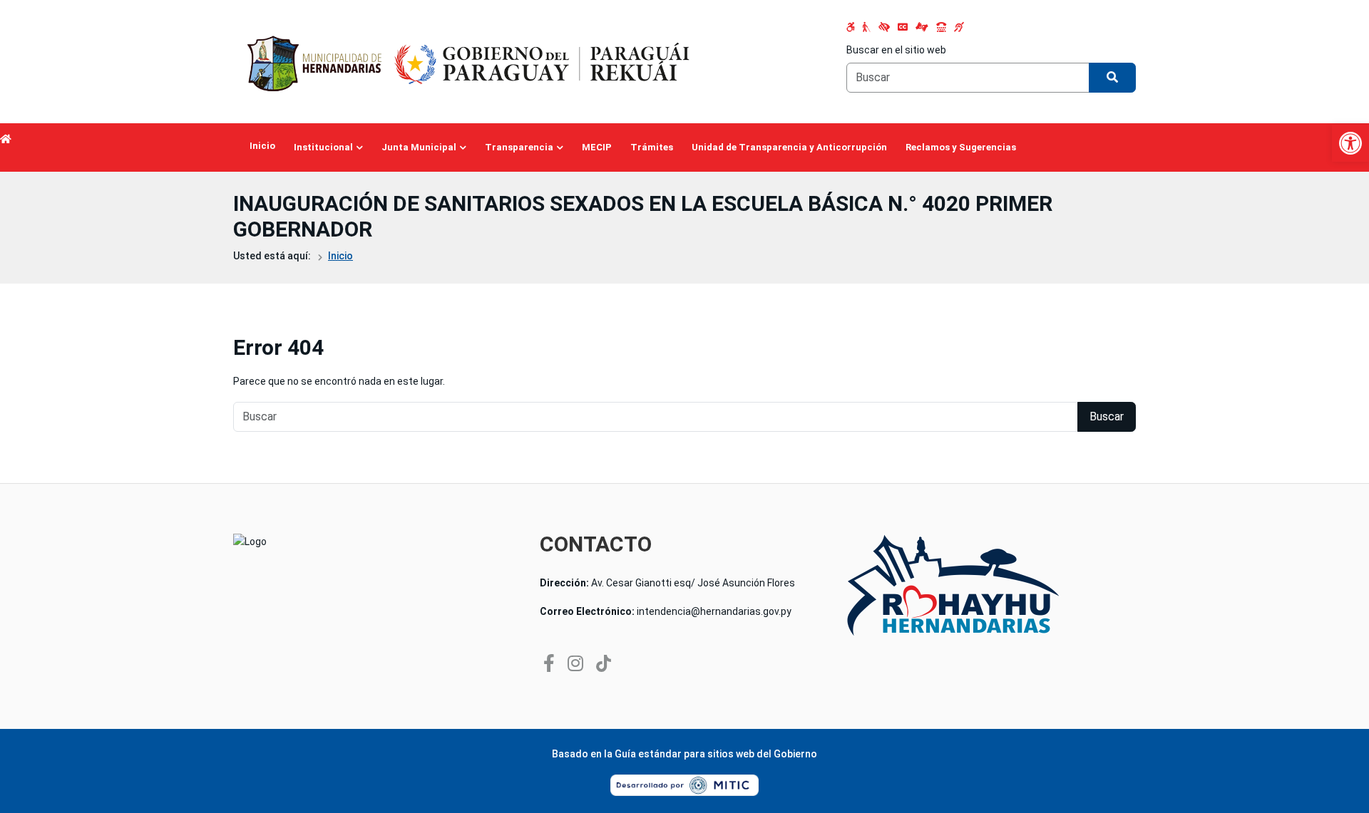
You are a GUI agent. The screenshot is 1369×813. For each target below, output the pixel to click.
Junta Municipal (418, 147)
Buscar (1106, 416)
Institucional (323, 147)
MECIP (597, 147)
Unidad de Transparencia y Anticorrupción (789, 147)
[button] (1350, 143)
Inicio (262, 145)
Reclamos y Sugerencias (961, 147)
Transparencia (519, 147)
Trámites (651, 147)
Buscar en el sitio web (896, 50)
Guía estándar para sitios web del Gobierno (716, 754)
